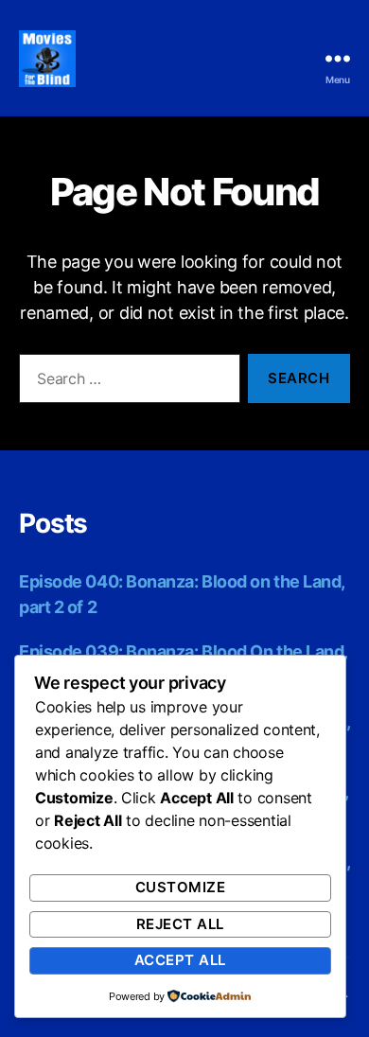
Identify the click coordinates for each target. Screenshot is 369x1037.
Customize (180, 887)
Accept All (180, 960)
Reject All (180, 924)
